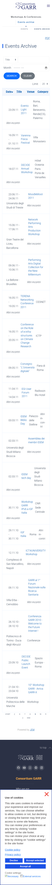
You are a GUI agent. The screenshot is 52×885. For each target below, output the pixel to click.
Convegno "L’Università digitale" (28, 367)
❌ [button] (46, 794)
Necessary (13, 876)
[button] (48, 6)
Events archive (26, 22)
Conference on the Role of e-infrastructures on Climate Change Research (27, 335)
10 (40, 714)
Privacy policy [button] (13, 854)
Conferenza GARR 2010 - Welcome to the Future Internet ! (35, 623)
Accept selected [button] (35, 860)
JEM (32, 729)
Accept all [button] (25, 866)
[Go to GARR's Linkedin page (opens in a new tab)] (41, 767)
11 (45, 714)
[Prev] (14, 714)
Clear (28, 75)
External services (32, 876)
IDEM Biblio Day (24, 420)
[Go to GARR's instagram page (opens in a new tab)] (30, 767)
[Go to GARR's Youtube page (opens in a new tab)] (24, 767)
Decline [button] (14, 860)
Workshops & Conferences (26, 16)
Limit (35, 83)
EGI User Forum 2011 (26, 392)
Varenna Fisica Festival (25, 139)
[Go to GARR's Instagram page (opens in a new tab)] (18, 767)
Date (8, 91)
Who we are (22, 788)
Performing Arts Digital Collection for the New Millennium (35, 267)
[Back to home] (26, 6)
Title (19, 91)
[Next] (23, 718)
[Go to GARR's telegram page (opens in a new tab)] (35, 767)
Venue (31, 91)
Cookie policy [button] (12, 849)
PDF (47, 38)
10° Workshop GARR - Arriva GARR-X (36, 688)
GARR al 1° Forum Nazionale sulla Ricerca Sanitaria (36, 587)
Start (7, 714)
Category (43, 91)
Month (7, 67)
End (28, 718)
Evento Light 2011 (25, 109)
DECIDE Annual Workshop (27, 168)
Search (12, 75)
